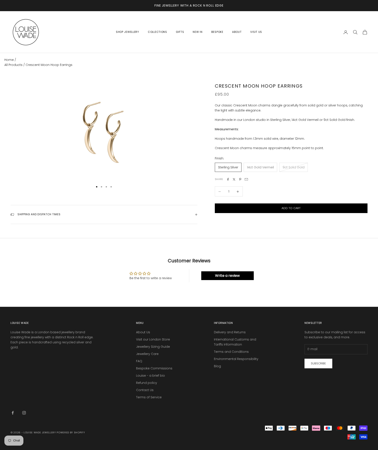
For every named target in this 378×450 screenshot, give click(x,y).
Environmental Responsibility (236, 359)
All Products (13, 65)
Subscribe (318, 363)
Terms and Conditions (231, 351)
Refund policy (146, 383)
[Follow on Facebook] (12, 413)
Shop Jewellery (127, 32)
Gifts (180, 32)
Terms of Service (149, 397)
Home (9, 60)
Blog (217, 366)
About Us (143, 332)
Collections (157, 32)
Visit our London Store (153, 339)
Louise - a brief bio (150, 375)
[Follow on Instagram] (24, 413)
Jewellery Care (147, 354)
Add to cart (291, 208)
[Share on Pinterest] (240, 179)
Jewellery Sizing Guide (153, 346)
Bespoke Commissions (154, 368)
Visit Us (256, 32)
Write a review (227, 275)
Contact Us (145, 390)
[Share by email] (246, 179)
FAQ (139, 361)
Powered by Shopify (71, 432)
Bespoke (217, 32)
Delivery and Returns (230, 332)
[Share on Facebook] (228, 179)
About (237, 32)
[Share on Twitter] (234, 179)
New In (197, 32)
